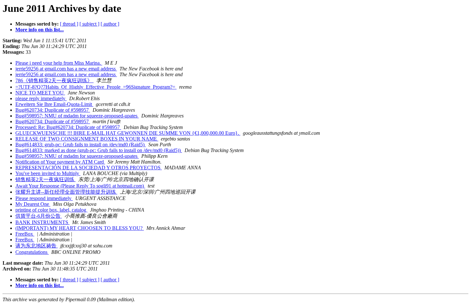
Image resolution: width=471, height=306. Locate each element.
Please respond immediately (44, 198)
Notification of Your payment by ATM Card (60, 162)
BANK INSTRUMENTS (42, 222)
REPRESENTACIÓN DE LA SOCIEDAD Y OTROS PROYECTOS (88, 167)
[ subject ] (89, 24)
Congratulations (32, 252)
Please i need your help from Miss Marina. (58, 63)
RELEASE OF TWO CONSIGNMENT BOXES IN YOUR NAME (86, 138)
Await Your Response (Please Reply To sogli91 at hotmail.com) (80, 186)
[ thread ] (69, 24)
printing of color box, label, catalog (51, 210)
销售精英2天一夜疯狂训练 (45, 179)
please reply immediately (41, 98)
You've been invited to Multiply (47, 173)
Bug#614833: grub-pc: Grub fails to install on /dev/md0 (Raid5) (80, 144)
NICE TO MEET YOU (40, 92)
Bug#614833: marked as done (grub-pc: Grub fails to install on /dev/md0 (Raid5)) (98, 150)
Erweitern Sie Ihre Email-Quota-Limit (54, 104)
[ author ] (110, 24)
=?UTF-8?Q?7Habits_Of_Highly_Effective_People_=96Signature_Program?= (96, 87)
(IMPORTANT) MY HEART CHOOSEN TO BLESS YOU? (79, 228)
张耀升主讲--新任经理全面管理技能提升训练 (66, 192)
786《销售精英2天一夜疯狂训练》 (54, 80)
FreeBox (24, 234)
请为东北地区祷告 (36, 245)
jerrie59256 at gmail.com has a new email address (66, 68)
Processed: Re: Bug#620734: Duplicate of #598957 (68, 127)
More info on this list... (39, 29)
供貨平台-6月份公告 (38, 216)
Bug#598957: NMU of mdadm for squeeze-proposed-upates (77, 115)
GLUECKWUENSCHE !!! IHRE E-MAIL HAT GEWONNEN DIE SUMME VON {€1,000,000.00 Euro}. (127, 133)
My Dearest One (32, 204)
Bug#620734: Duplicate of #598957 (52, 110)
